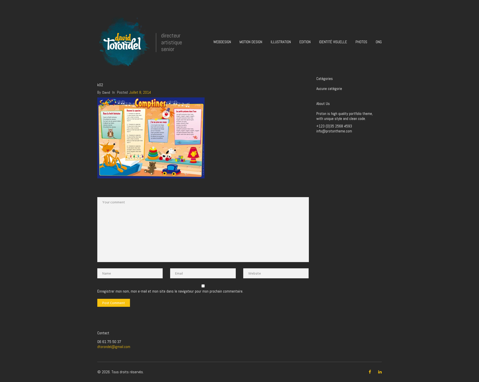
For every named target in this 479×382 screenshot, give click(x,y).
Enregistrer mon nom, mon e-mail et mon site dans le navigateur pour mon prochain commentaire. (170, 291)
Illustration (281, 41)
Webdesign (222, 41)
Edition (305, 41)
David (106, 92)
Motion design (251, 41)
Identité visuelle (333, 41)
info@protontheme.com (334, 131)
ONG (379, 41)
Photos (361, 41)
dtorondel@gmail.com (113, 346)
